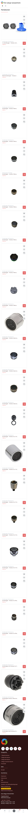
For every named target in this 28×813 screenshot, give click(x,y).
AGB (2, 780)
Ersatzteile (3, 763)
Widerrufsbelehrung (5, 786)
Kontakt (3, 769)
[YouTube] (19, 748)
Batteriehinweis (4, 782)
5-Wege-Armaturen (5, 759)
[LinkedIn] (11, 748)
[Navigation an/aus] (5, 6)
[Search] (9, 810)
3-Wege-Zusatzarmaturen (7, 761)
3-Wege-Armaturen (5, 757)
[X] (7, 748)
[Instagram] (15, 748)
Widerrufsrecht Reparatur (7, 790)
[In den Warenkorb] (24, 43)
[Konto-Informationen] (23, 810)
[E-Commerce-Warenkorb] (2, 6)
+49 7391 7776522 (6, 800)
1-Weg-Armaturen (5, 755)
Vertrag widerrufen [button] (6, 788)
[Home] (4, 810)
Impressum (3, 776)
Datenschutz (4, 778)
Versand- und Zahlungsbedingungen (9, 784)
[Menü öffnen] (14, 811)
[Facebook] (3, 748)
